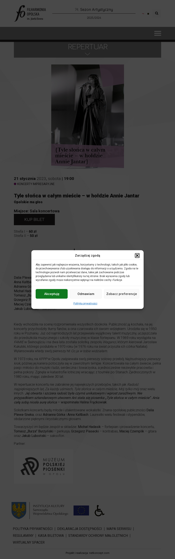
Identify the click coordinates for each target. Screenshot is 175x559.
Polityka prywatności (85, 303)
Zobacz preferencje (121, 294)
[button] (137, 255)
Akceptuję (51, 294)
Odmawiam (85, 294)
